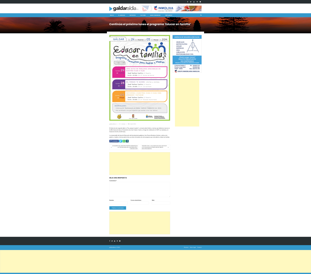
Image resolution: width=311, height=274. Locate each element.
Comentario (113, 180)
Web (153, 200)
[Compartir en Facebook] (114, 141)
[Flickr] (200, 2)
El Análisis (121, 15)
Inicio (112, 15)
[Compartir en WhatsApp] (124, 141)
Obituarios (168, 15)
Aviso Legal (193, 247)
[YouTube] (194, 2)
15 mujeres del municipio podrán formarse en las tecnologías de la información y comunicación (125, 147)
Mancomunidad (155, 15)
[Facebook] (187, 2)
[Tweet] (120, 141)
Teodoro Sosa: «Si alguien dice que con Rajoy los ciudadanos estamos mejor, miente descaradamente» (154, 147)
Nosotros (186, 247)
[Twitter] (190, 2)
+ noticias (123, 124)
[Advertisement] (139, 163)
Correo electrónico (136, 200)
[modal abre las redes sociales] (127, 141)
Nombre (111, 200)
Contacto (199, 247)
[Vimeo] (197, 2)
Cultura (143, 15)
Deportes (133, 15)
